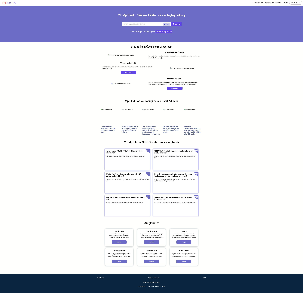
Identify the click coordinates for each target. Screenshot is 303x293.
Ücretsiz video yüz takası (164, 32)
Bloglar (286, 3)
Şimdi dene (128, 73)
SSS (204, 278)
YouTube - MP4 (259, 3)
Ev (252, 3)
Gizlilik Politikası (153, 278)
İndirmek (177, 24)
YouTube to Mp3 (269, 3)
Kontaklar (100, 278)
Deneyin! (119, 242)
